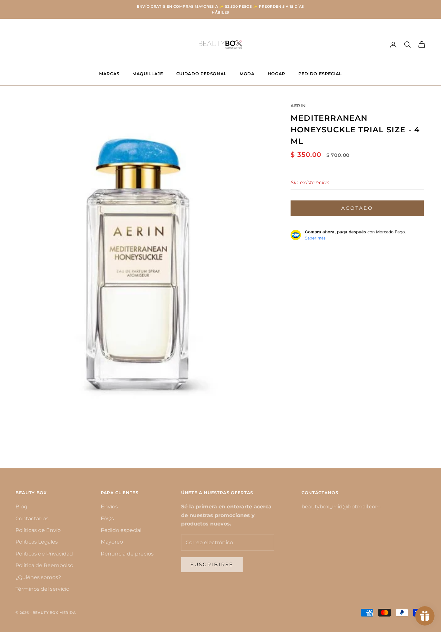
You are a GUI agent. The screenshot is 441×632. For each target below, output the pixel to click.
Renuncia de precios (127, 554)
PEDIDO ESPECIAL (320, 73)
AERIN (298, 105)
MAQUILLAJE (147, 73)
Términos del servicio (42, 589)
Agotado (357, 208)
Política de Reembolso (44, 565)
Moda (247, 73)
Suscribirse (211, 564)
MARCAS (109, 73)
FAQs (107, 518)
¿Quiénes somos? (38, 577)
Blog (21, 507)
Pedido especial (121, 530)
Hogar (276, 73)
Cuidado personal (201, 73)
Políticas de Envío (38, 530)
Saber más (315, 238)
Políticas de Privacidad (44, 554)
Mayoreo (112, 542)
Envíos (109, 507)
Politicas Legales (36, 542)
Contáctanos (31, 518)
